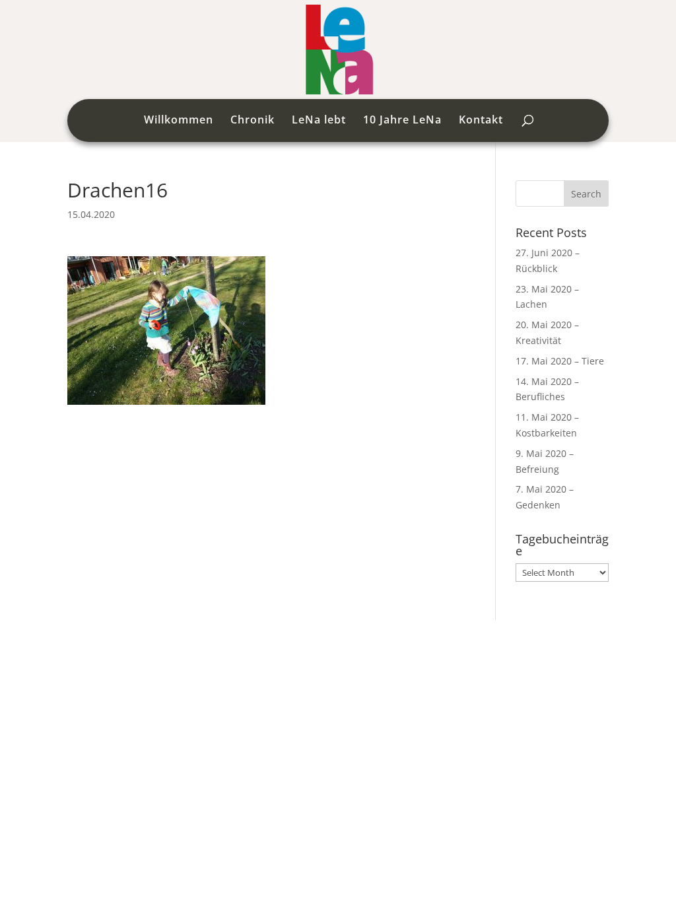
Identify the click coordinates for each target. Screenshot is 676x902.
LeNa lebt (319, 121)
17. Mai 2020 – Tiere (560, 361)
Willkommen (178, 121)
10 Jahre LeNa (402, 121)
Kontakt (481, 121)
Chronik (252, 121)
